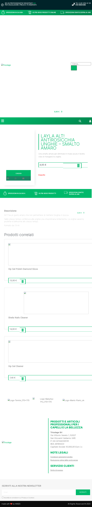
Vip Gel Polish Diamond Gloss (23, 269)
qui (34, 3)
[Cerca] (74, 67)
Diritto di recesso (56, 470)
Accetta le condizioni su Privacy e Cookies (19, 498)
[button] (11, 178)
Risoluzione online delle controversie (64, 460)
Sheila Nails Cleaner (18, 317)
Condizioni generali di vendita (61, 457)
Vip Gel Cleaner (15, 366)
